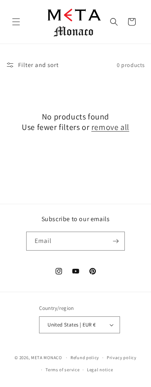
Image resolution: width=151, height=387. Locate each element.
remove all (110, 127)
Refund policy (84, 357)
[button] (16, 22)
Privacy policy (122, 357)
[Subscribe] (115, 241)
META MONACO (46, 357)
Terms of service (62, 369)
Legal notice (100, 369)
